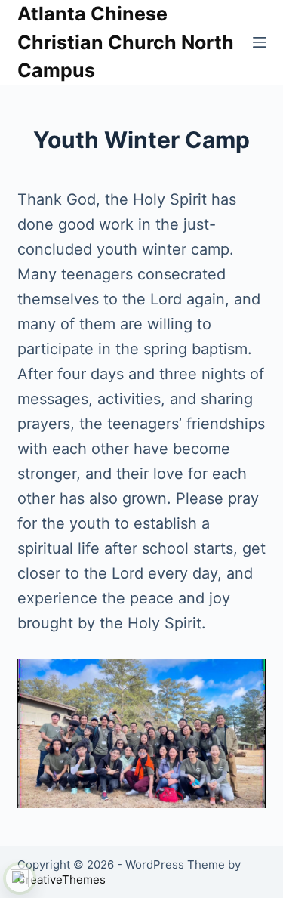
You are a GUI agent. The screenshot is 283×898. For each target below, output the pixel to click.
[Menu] (259, 42)
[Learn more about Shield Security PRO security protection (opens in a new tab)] (20, 878)
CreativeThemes (61, 879)
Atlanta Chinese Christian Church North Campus (125, 42)
